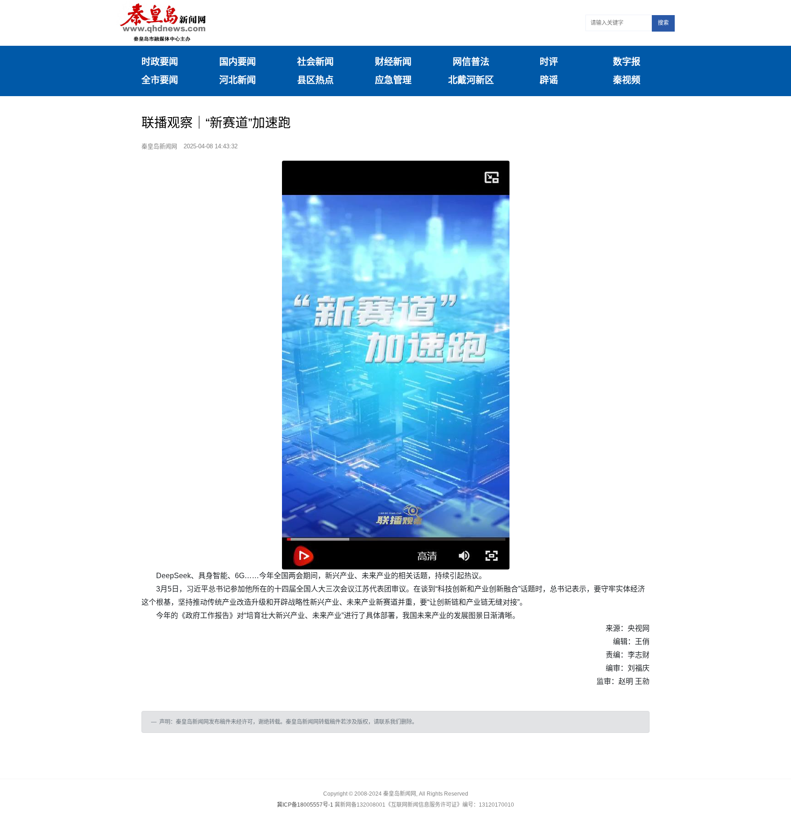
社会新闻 (315, 62)
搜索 (663, 23)
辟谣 (549, 80)
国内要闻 (237, 62)
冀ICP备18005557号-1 (305, 805)
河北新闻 (237, 80)
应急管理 (393, 80)
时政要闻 (159, 62)
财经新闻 (393, 62)
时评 (549, 62)
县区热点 (315, 80)
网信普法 (471, 62)
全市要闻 (159, 80)
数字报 (626, 62)
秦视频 (626, 80)
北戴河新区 (471, 80)
